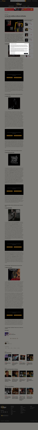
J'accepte (26, 53)
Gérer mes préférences (13, 53)
